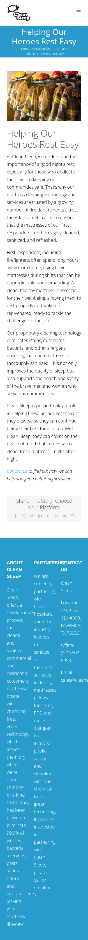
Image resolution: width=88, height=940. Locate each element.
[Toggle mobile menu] (78, 10)
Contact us (17, 471)
